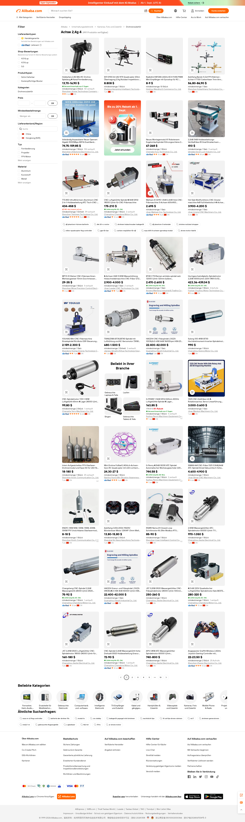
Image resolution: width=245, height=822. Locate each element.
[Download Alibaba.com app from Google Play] (213, 796)
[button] (145, 10)
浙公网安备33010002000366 (169, 818)
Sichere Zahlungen (71, 744)
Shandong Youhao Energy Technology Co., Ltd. (80, 351)
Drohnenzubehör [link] (133, 27)
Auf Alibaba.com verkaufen (199, 744)
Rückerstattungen (154, 761)
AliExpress (79, 809)
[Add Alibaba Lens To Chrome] (66, 796)
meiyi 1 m (26, 725)
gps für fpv (104, 231)
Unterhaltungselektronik (82, 27)
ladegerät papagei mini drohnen (122, 718)
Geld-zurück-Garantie (72, 750)
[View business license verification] (148, 817)
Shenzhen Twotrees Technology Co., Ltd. (80, 214)
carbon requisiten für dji (126, 231)
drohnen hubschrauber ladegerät (131, 224)
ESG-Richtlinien (29, 755)
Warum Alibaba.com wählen (34, 744)
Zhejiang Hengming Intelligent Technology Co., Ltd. (122, 89)
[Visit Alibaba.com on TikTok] (217, 776)
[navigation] (38, 352)
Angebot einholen (112, 750)
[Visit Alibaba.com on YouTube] (212, 776)
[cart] (185, 11)
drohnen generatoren (210, 718)
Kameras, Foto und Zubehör (109, 27)
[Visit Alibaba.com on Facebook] (189, 776)
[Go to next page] (166, 677)
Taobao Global (132, 809)
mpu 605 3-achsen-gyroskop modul (158, 231)
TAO (142, 809)
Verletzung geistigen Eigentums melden (163, 766)
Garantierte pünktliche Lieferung (77, 755)
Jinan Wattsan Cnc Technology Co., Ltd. (163, 212)
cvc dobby (97, 718)
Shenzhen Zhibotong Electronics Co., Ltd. (80, 152)
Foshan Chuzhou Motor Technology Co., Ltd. (206, 290)
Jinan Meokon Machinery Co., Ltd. (203, 411)
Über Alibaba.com (30, 738)
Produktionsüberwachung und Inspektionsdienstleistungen (76, 767)
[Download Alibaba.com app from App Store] (192, 796)
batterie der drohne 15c (60, 718)
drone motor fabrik (188, 231)
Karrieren (26, 761)
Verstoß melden (153, 771)
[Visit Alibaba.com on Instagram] (206, 776)
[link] (241, 795)
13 (160, 677)
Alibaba (64, 27)
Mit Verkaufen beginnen (198, 750)
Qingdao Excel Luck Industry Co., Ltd (204, 152)
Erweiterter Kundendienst (74, 761)
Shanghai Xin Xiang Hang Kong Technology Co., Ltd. (122, 540)
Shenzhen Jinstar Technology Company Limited (80, 91)
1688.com (91, 809)
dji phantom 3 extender (161, 224)
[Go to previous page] (120, 677)
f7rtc (99, 725)
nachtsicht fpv (148, 718)
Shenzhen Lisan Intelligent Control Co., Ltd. (164, 540)
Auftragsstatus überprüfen (199, 755)
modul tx (81, 718)
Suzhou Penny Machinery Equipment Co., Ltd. (164, 416)
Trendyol (150, 809)
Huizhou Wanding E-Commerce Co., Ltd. (163, 89)
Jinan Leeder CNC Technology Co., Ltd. (121, 288)
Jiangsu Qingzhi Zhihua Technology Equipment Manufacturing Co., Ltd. (122, 351)
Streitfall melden (153, 755)
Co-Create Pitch (29, 750)
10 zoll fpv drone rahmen (172, 718)
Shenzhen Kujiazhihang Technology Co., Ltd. (206, 89)
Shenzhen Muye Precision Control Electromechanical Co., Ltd (80, 288)
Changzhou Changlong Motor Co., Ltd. (121, 214)
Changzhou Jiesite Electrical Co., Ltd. (204, 540)
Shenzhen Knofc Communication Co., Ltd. (80, 477)
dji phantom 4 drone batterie (77, 224)
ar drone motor (115, 725)
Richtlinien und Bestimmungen (76, 774)
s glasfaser (70, 725)
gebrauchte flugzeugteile (48, 725)
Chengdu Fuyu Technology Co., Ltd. (161, 152)
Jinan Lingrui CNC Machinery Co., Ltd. (204, 212)
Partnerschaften (194, 766)
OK (52, 103)
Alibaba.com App (173, 796)
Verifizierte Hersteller (114, 744)
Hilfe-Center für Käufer (156, 744)
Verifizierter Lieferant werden (200, 761)
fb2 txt (86, 725)
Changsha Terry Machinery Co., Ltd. (77, 411)
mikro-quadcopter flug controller (79, 231)
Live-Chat (150, 750)
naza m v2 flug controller (32, 718)
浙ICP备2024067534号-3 (195, 818)
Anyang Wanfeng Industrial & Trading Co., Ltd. (164, 290)
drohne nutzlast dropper (188, 224)
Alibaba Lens (28, 796)
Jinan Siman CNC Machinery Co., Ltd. (204, 477)
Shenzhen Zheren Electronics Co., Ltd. (205, 663)
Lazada (120, 809)
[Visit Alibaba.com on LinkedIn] (195, 776)
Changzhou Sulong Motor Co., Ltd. (203, 351)
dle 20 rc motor (103, 224)
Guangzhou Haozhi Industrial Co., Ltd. (162, 351)
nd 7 (192, 718)
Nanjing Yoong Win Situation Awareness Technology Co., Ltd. (122, 477)
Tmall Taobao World (106, 809)
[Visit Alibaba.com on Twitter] (200, 776)
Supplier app (119, 796)
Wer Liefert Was (164, 809)
